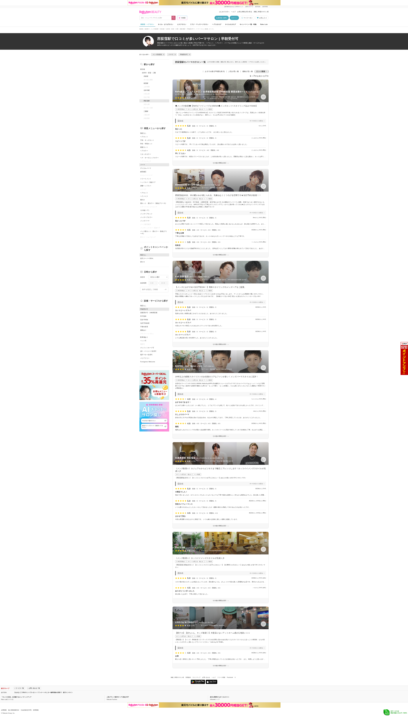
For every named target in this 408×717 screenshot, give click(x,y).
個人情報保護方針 (13, 710)
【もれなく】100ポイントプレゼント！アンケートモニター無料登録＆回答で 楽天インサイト (43, 692)
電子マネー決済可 (146, 355)
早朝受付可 (190, 29)
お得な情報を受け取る (244, 12)
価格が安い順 (247, 71)
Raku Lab (264, 24)
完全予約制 (144, 319)
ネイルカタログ (230, 24)
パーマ (197, 29)
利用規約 (188, 677)
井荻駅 (146, 76)
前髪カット (144, 147)
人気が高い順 (233, 71)
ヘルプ (233, 12)
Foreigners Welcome (147, 362)
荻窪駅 (146, 83)
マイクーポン (248, 18)
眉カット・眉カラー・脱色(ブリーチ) (153, 203)
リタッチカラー (145, 154)
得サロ (142, 262)
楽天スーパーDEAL (146, 258)
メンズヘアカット (146, 214)
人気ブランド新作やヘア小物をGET (118, 697)
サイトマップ (196, 677)
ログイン (234, 18)
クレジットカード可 (147, 348)
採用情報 (36, 710)
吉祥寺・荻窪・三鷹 (172, 29)
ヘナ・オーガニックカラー (149, 158)
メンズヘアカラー (146, 217)
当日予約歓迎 (144, 323)
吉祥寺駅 (147, 90)
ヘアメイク (144, 196)
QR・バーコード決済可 (148, 351)
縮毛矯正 (143, 172)
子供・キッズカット (147, 140)
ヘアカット (144, 137)
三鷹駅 (146, 111)
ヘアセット (144, 193)
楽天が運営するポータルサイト (219, 697)
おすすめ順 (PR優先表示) (215, 71)
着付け (142, 200)
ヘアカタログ (216, 24)
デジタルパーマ (145, 168)
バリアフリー (144, 358)
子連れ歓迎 (144, 326)
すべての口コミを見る (256, 120)
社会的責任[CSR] (26, 710)
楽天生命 (257, 6)
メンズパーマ (144, 221)
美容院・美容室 (144, 29)
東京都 (162, 29)
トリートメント (145, 179)
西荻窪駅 (182, 29)
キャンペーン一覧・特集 (248, 24)
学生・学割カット (146, 144)
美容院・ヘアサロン (147, 24)
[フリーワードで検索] (173, 18)
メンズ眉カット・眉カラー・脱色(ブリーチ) (153, 232)
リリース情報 (221, 677)
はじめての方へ (224, 12)
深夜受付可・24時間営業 (148, 312)
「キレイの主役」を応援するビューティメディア (16, 697)
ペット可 (143, 341)
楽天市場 (265, 6)
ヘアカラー (144, 151)
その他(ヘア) (144, 210)
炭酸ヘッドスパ (145, 186)
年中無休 (143, 316)
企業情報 (4, 710)
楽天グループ (249, 6)
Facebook (230, 677)
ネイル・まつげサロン (165, 24)
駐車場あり (144, 337)
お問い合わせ (206, 677)
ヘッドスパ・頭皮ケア (148, 182)
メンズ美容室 (154, 29)
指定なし (143, 133)
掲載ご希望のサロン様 (261, 12)
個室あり (143, 330)
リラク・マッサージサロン (199, 24)
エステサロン (181, 24)
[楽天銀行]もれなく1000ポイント (233, 6)
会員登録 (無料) (221, 18)
